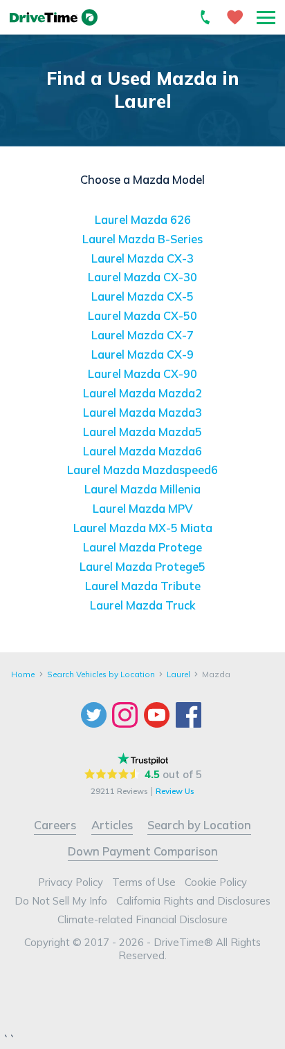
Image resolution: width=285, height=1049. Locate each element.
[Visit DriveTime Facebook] (190, 715)
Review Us (175, 791)
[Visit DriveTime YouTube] (158, 715)
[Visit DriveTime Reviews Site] (142, 759)
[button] (266, 17)
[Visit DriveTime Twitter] (95, 715)
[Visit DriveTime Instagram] (126, 715)
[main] (142, 341)
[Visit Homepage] (54, 18)
